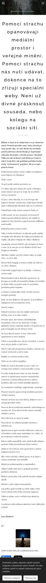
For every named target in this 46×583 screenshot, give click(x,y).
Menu (42, 3)
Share (7, 557)
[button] (3, 3)
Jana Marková (7, 516)
